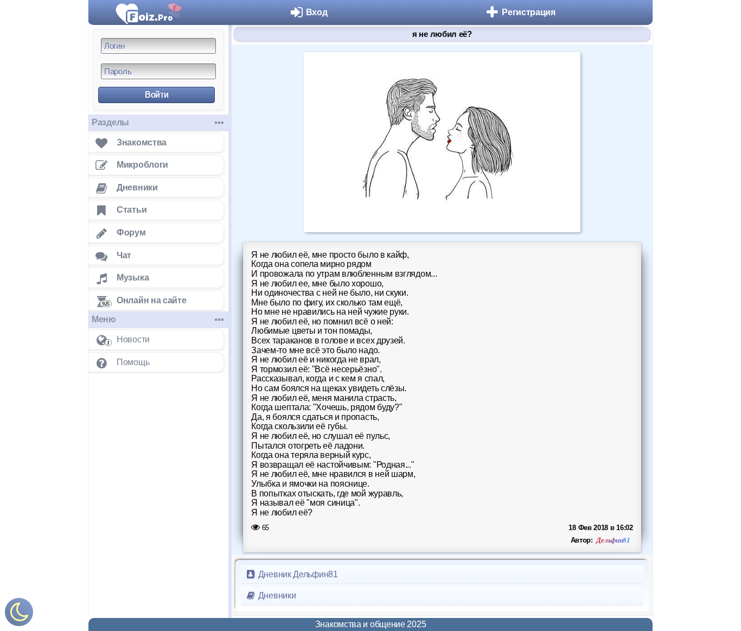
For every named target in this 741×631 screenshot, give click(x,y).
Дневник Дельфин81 (297, 574)
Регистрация (528, 12)
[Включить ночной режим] (19, 614)
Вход (317, 12)
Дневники (276, 595)
